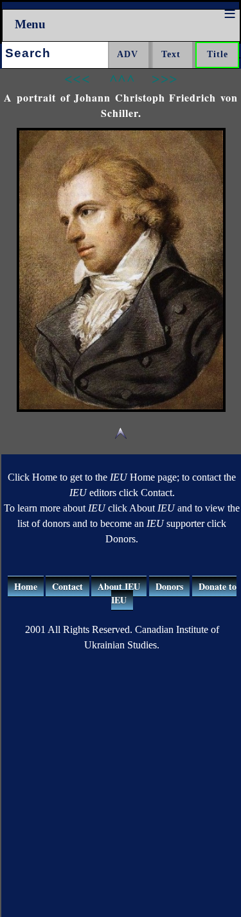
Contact (67, 586)
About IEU (119, 586)
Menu (30, 24)
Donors (169, 586)
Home (25, 586)
